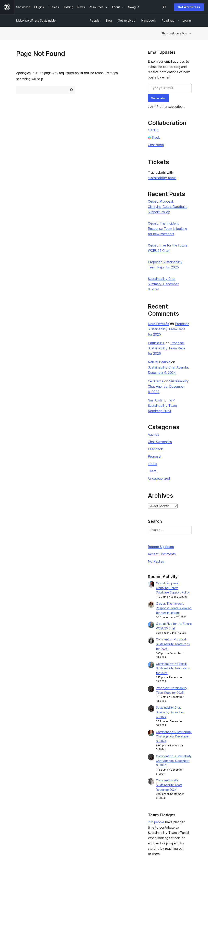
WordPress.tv (99, 902)
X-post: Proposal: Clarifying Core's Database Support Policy (173, 587)
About (20, 883)
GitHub (153, 130)
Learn (92, 883)
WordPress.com (172, 883)
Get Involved (132, 883)
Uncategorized (159, 478)
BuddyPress (170, 902)
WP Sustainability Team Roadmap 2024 (162, 405)
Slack (156, 137)
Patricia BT (156, 343)
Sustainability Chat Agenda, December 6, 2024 (168, 386)
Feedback (155, 449)
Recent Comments (162, 554)
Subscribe (158, 98)
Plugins (57, 896)
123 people (156, 822)
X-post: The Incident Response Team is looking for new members (167, 228)
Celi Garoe (155, 381)
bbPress (167, 896)
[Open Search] (164, 7)
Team (152, 471)
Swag (129, 902)
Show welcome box (174, 33)
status (152, 464)
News (20, 889)
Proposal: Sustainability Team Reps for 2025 (168, 329)
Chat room (156, 145)
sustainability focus (162, 178)
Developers (96, 896)
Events (128, 889)
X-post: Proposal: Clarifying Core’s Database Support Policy (167, 206)
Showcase (59, 883)
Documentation (98, 889)
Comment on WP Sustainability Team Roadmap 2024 (169, 785)
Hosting (21, 896)
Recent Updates (161, 547)
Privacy (21, 902)
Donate (130, 896)
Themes (57, 889)
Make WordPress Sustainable (36, 20)
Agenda (153, 434)
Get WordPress (189, 7)
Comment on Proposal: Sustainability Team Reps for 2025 (173, 644)
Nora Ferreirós (158, 324)
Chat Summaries (160, 442)
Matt (164, 889)
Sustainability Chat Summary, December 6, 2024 (163, 284)
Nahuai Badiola (159, 362)
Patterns (58, 902)
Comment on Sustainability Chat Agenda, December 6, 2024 (174, 736)
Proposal (154, 456)
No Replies (156, 561)
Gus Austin (156, 400)
